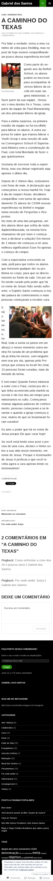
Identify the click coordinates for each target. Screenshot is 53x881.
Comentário (41, 628)
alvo (11, 849)
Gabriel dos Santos (16, 3)
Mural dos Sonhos (9, 763)
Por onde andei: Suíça (12, 522)
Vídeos (4, 789)
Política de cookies (26, 870)
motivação (4, 858)
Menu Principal (49, 3)
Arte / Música (7, 723)
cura (34, 848)
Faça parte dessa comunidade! (19, 649)
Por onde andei (8, 774)
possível (28, 857)
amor (15, 849)
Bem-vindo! (6, 808)
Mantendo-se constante (13, 512)
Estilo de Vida (7, 743)
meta (36, 853)
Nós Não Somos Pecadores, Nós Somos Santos (23, 823)
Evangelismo (7, 748)
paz (22, 858)
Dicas (4, 738)
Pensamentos (7, 769)
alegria (4, 849)
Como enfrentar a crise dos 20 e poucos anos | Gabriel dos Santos (26, 565)
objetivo (15, 857)
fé (23, 853)
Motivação (5, 758)
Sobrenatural (14, 15)
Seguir (7, 667)
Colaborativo (7, 728)
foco (20, 853)
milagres (43, 853)
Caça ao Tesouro (9, 818)
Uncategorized (8, 784)
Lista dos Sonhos (9, 753)
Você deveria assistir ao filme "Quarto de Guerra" (23, 813)
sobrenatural (37, 858)
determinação (10, 852)
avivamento (25, 849)
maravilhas (28, 853)
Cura (4, 15)
